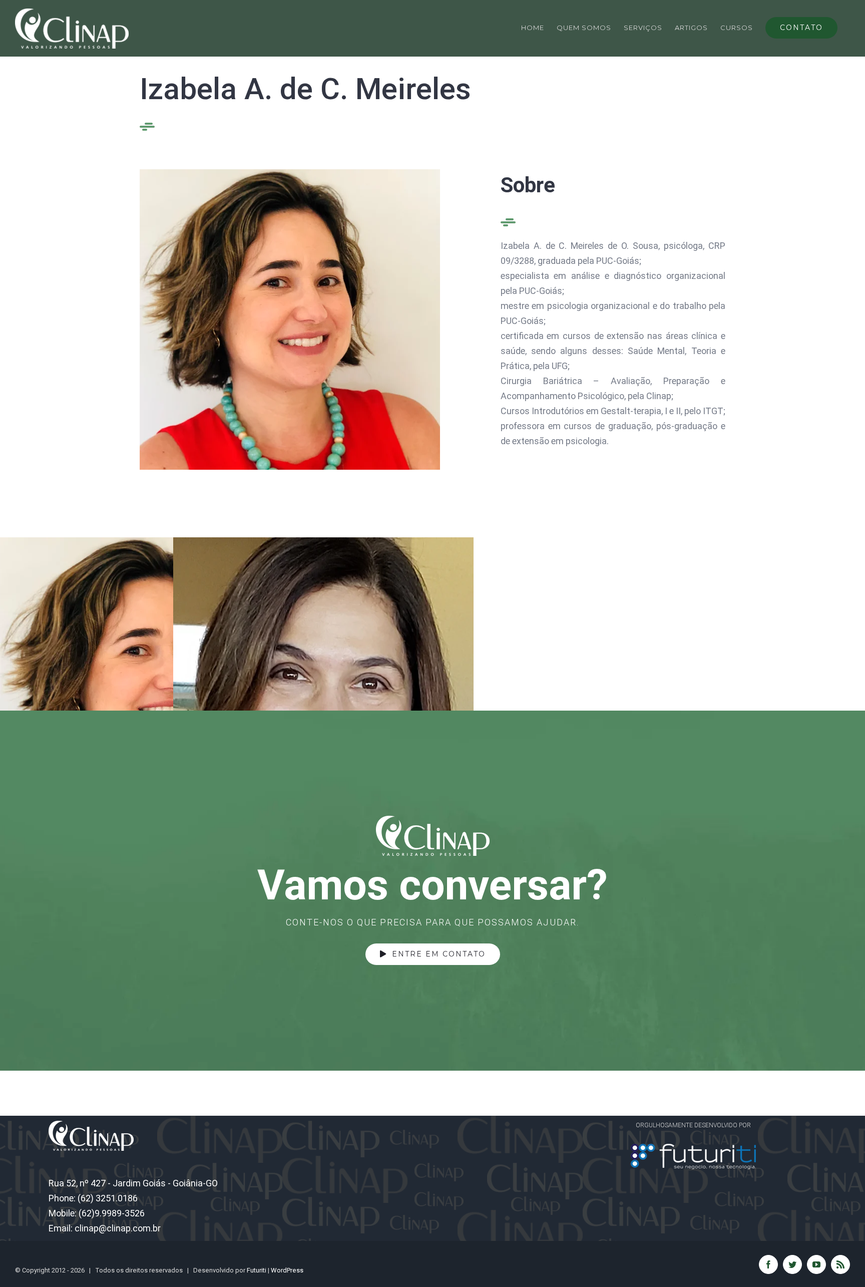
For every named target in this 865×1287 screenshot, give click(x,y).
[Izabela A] (290, 173)
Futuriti (256, 1270)
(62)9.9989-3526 (112, 1213)
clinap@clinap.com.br (118, 1228)
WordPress (287, 1270)
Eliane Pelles (389, 688)
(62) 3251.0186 (108, 1198)
